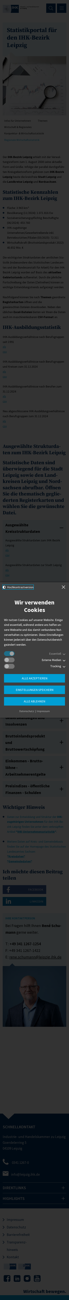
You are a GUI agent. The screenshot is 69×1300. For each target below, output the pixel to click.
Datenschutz (26, 711)
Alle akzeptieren (34, 678)
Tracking (55, 666)
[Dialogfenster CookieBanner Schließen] (64, 587)
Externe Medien (51, 660)
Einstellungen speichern (34, 690)
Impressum (43, 711)
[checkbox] (9, 653)
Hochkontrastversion (19, 587)
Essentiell (55, 654)
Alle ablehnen (34, 701)
